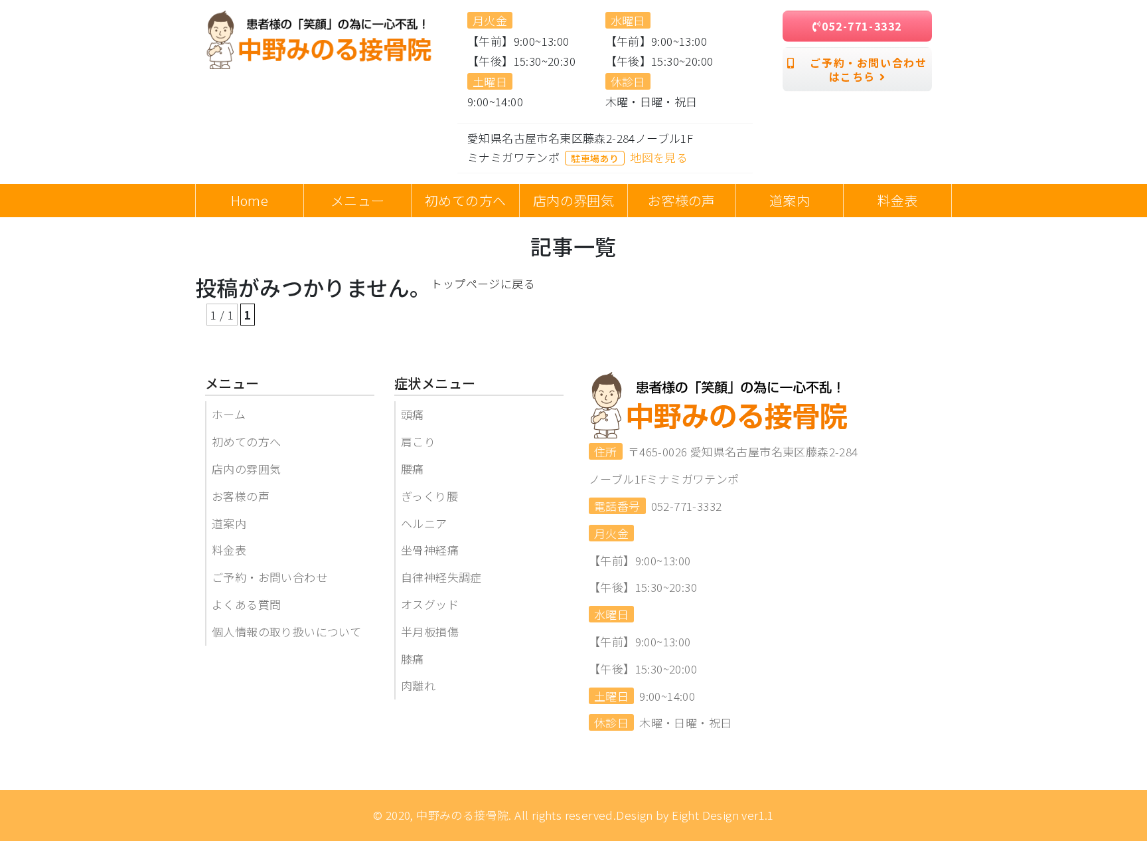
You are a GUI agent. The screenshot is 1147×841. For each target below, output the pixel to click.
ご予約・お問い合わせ (269, 577)
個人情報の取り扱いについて (286, 631)
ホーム (229, 414)
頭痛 (412, 414)
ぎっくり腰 (429, 496)
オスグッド (430, 604)
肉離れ (418, 685)
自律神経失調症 (441, 577)
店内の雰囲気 (246, 468)
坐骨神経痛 (430, 549)
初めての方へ (246, 441)
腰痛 (412, 468)
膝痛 (412, 658)
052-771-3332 (862, 26)
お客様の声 (240, 496)
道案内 (229, 523)
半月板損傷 (430, 631)
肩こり (418, 441)
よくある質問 (246, 604)
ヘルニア (424, 523)
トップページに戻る (483, 283)
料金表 (229, 549)
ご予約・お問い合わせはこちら (861, 69)
